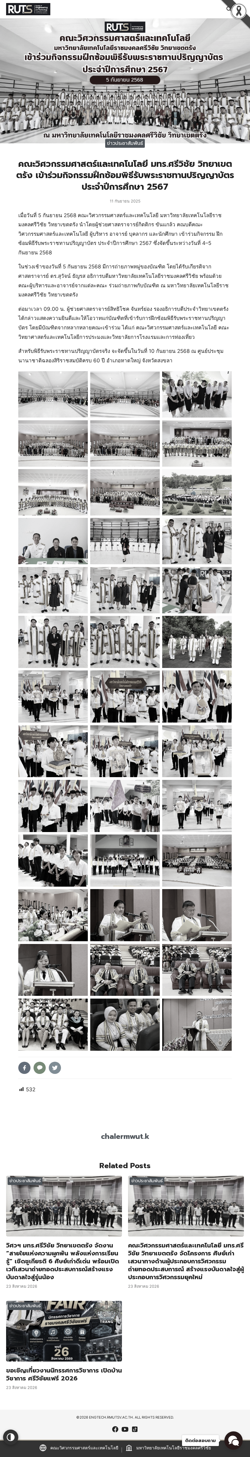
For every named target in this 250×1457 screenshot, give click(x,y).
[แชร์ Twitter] (55, 1068)
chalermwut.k (125, 1136)
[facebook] (115, 1429)
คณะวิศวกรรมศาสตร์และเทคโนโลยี (84, 1447)
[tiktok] (134, 1429)
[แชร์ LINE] (40, 1068)
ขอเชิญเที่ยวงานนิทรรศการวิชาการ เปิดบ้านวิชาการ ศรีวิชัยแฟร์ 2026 (64, 1374)
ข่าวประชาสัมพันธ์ (125, 143)
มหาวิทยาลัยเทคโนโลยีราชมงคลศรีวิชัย (173, 1447)
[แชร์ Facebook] (24, 1068)
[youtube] (125, 1429)
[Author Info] (125, 1117)
